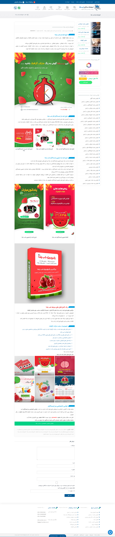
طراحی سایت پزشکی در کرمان (91, 108)
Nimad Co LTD (26, 535)
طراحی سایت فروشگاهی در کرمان (91, 151)
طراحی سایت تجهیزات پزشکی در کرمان (89, 115)
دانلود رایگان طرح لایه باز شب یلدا (51, 429)
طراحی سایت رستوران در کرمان (91, 128)
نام (73, 463)
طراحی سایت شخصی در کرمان (91, 137)
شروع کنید (85, 82)
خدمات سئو (51, 9)
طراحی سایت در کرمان (93, 177)
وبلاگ (45, 31)
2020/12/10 (32, 31)
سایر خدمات (37, 9)
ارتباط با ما (67, 2)
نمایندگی (44, 9)
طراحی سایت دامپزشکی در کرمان (91, 118)
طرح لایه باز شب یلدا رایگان (66, 434)
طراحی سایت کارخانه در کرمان (91, 154)
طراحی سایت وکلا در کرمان (92, 170)
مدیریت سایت (65, 31)
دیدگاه (73, 445)
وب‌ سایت (72, 476)
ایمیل (73, 469)
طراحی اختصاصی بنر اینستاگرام (24, 429)
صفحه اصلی (97, 2)
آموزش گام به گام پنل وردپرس (91, 517)
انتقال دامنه (96, 519)
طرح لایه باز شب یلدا (68, 27)
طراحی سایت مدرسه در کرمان (91, 157)
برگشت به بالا (97, 535)
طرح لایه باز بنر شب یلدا (53, 432)
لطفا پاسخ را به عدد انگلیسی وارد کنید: (66, 488)
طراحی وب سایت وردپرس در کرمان (90, 183)
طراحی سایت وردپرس (93, 167)
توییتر (87, 535)
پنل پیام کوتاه (59, 9)
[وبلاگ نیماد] (19, 7)
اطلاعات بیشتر (80, 28)
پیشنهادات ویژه (29, 2)
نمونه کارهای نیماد (94, 512)
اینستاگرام (49, 119)
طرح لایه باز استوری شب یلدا (29, 237)
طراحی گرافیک (49, 31)
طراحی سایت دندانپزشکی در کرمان (90, 124)
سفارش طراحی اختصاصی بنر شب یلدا (45, 423)
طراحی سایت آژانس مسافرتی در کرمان (90, 101)
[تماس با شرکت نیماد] (15, 7)
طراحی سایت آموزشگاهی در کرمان (90, 105)
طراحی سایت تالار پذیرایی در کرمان (90, 111)
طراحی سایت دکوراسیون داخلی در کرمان (89, 121)
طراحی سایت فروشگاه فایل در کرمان (90, 147)
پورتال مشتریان (18, 2)
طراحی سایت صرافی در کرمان (91, 144)
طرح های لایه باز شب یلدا (54, 434)
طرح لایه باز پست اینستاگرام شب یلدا (23, 150)
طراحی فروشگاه (73, 524)
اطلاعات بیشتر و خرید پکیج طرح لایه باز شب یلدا (62, 321)
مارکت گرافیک (34, 49)
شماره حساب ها (90, 2)
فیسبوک (91, 535)
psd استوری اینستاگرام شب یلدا (60, 237)
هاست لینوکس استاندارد (71, 517)
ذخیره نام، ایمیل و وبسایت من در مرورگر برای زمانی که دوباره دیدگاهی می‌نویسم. (56, 485)
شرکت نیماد (42, 38)
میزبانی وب (74, 9)
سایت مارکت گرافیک (32, 412)
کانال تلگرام (76, 535)
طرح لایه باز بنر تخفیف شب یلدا (44, 149)
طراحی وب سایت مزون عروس (91, 180)
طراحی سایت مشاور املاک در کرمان (90, 160)
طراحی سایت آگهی (94, 98)
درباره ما (72, 2)
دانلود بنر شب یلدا (62, 429)
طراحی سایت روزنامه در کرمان (91, 173)
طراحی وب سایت (73, 522)
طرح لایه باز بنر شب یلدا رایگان (41, 432)
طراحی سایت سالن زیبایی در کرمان (90, 134)
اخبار (25, 14)
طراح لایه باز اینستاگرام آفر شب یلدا (65, 149)
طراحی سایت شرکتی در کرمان (91, 141)
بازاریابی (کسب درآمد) (80, 2)
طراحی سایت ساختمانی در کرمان (91, 131)
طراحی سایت (67, 9)
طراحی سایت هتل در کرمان (92, 164)
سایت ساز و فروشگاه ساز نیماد (70, 515)
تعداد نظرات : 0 (38, 31)
